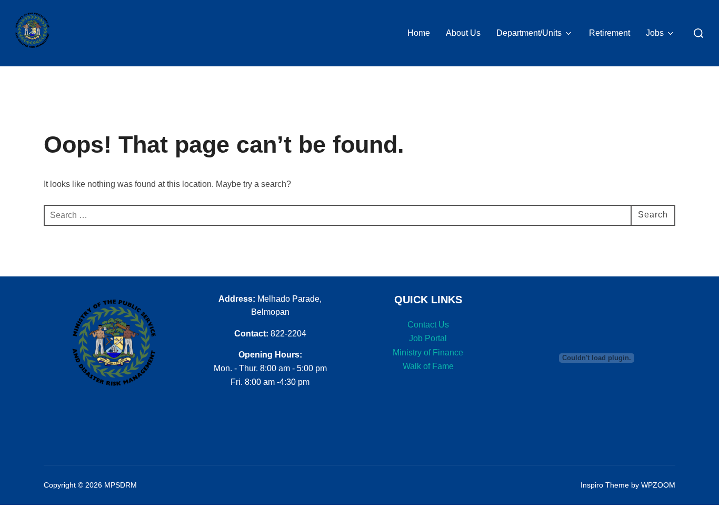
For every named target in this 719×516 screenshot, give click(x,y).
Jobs (655, 32)
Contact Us (428, 324)
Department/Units (529, 32)
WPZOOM (658, 485)
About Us (463, 32)
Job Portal (428, 338)
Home (418, 32)
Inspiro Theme (605, 485)
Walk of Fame (428, 366)
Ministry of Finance (428, 352)
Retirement (609, 32)
